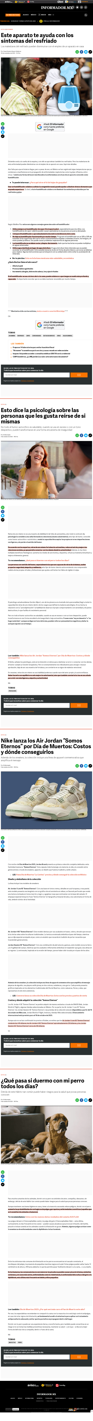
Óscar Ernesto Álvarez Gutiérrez (12, 51)
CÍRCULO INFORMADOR (51, 21)
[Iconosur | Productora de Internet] (8, 1408)
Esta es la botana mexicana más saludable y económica (49, 258)
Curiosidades (36, 335)
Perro (20, 1342)
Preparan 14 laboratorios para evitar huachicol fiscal (33, 347)
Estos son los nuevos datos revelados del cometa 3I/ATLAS (52, 1217)
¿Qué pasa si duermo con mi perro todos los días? (47, 561)
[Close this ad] (91, 1411)
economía (80, 1398)
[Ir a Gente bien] (60, 1383)
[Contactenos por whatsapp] (85, 7)
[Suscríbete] (82, 1)
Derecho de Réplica (45, 1412)
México (33, 15)
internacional (29, 1398)
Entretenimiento (60, 1398)
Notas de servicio (49, 335)
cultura (71, 1398)
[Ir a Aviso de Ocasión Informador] (8, 1)
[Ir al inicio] (27, 7)
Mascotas (12, 1342)
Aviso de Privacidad (35, 1412)
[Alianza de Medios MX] (72, 1408)
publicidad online (51, 1401)
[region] (46, 1417)
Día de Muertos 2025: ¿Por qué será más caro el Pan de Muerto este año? (52, 1309)
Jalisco (26, 15)
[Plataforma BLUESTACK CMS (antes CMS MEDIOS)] (15, 1408)
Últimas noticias (13, 15)
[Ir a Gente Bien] (29, 1)
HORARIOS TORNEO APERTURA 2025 (23, 21)
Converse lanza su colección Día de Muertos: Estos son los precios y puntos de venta (51, 996)
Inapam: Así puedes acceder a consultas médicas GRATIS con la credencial (41, 354)
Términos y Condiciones (27, 380)
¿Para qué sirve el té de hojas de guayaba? (48, 183)
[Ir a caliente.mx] (60, 1)
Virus (58, 335)
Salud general (67, 335)
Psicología (12, 691)
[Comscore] (82, 1408)
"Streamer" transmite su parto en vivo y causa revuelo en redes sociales (40, 351)
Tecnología (48, 1398)
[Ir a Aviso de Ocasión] (33, 1383)
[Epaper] (70, 1)
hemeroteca (40, 1401)
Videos (43, 15)
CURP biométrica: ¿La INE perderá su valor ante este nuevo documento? (40, 357)
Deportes (39, 1398)
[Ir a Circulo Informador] (19, 1)
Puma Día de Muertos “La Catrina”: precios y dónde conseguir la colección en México (51, 875)
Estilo (3, 29)
